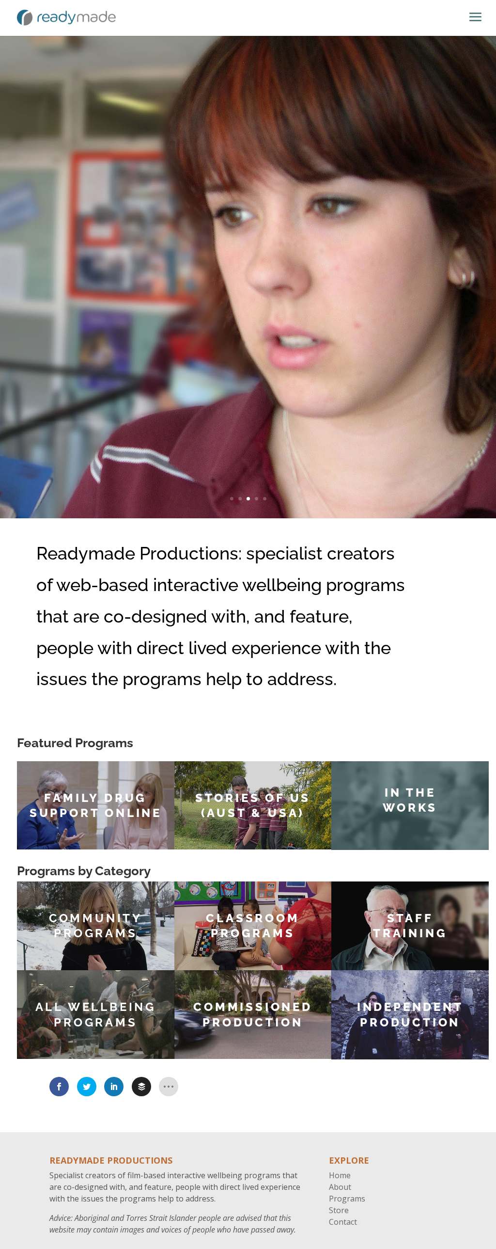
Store (339, 1210)
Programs (347, 1198)
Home (340, 1175)
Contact (343, 1222)
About (340, 1187)
